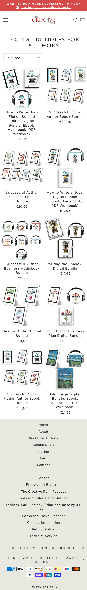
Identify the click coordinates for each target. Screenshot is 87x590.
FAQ (43, 458)
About (43, 431)
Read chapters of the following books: (42, 559)
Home (43, 425)
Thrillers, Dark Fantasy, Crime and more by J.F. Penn (43, 507)
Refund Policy (43, 529)
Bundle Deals (43, 445)
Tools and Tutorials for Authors (43, 498)
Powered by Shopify (43, 586)
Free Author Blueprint (43, 485)
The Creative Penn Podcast (43, 491)
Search (43, 478)
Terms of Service (43, 536)
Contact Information (43, 523)
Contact (43, 465)
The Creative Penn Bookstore (42, 548)
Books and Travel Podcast (43, 516)
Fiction (43, 452)
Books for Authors (43, 438)
